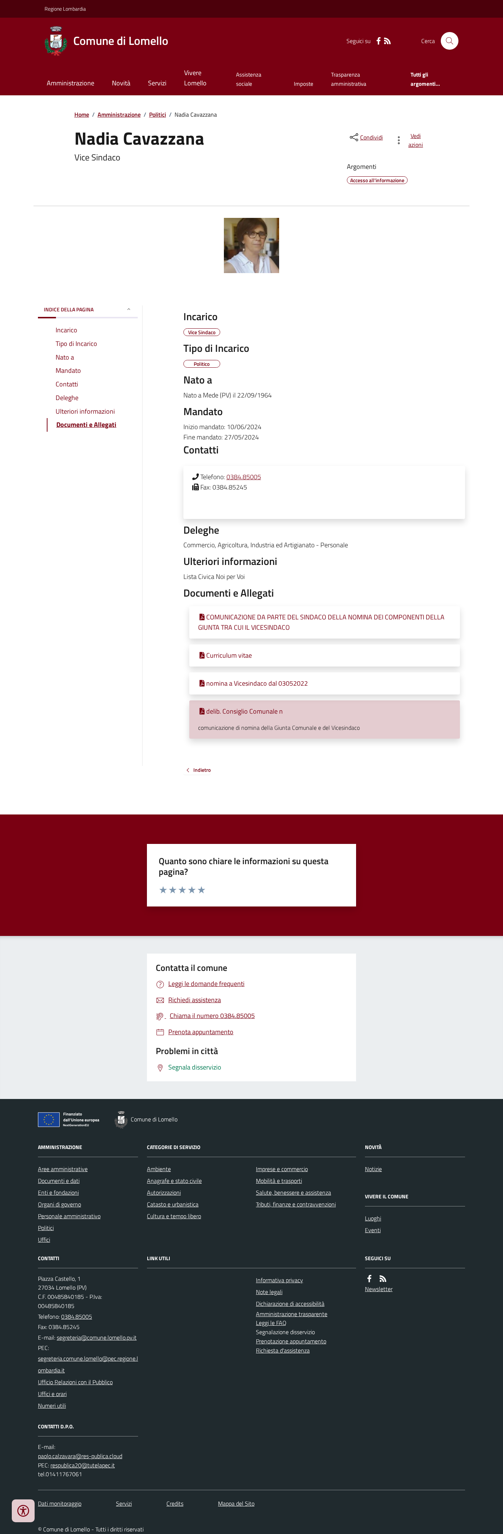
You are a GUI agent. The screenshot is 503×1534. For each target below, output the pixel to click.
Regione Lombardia (65, 9)
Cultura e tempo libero (174, 1216)
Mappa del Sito (236, 1503)
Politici (157, 114)
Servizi (157, 83)
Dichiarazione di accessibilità (290, 1303)
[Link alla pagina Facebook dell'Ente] (369, 1278)
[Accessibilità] (23, 1511)
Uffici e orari (52, 1393)
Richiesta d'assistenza (283, 1350)
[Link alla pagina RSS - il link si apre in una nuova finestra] (387, 41)
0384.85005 (243, 477)
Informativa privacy (279, 1280)
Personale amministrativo (69, 1216)
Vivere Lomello (195, 78)
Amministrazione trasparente (291, 1313)
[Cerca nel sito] (446, 41)
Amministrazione (70, 83)
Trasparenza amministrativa (348, 79)
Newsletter (379, 1288)
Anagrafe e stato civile (174, 1180)
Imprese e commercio (282, 1168)
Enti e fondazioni (58, 1192)
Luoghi (373, 1218)
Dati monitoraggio (59, 1503)
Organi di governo (59, 1204)
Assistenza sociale (248, 79)
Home (81, 114)
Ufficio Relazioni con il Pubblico (75, 1382)
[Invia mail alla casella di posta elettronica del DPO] (80, 1456)
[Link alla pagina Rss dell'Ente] (383, 1278)
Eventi (373, 1230)
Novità (121, 83)
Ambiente (159, 1168)
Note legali (269, 1291)
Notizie (373, 1168)
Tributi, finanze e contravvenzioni (296, 1204)
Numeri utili (52, 1405)
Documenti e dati (59, 1180)
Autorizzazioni (164, 1192)
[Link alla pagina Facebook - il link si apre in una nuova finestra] (378, 41)
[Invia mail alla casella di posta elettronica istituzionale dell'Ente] (97, 1337)
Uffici (44, 1239)
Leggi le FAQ (271, 1322)
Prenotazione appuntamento (291, 1341)
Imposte (303, 83)
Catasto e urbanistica (172, 1204)
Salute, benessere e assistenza (293, 1192)
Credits (174, 1503)
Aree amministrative (63, 1168)
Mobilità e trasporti (279, 1180)
